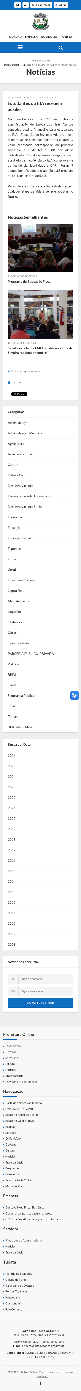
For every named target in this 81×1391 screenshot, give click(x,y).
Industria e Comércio (23, 580)
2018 (12, 839)
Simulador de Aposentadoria (23, 1240)
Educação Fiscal (19, 538)
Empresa (31, 36)
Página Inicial (11, 64)
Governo (11, 1052)
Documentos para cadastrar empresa (28, 1213)
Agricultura (16, 444)
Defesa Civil (16, 475)
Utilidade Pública (20, 727)
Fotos (12, 559)
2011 (12, 913)
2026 (12, 755)
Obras (12, 632)
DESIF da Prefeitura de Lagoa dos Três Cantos (34, 1219)
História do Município (18, 1273)
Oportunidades (18, 643)
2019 (12, 829)
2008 (12, 944)
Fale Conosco (13, 1174)
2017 (12, 850)
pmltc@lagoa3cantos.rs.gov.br (44, 1346)
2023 (12, 787)
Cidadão (15, 36)
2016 (12, 860)
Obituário (15, 622)
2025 (12, 766)
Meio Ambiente (19, 601)
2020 (12, 818)
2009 (12, 934)
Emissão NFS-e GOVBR (20, 1109)
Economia (15, 517)
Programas (12, 1168)
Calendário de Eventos (19, 1285)
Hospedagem (13, 1297)
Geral (12, 569)
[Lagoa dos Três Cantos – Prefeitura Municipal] (40, 21)
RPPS (12, 674)
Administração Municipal (25, 433)
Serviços (10, 1132)
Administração (18, 423)
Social (12, 706)
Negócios (15, 611)
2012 (12, 902)
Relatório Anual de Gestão (22, 1114)
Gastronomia (13, 1303)
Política (13, 664)
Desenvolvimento (20, 486)
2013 (12, 892)
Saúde (12, 685)
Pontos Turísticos (16, 1291)
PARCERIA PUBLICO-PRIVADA (31, 653)
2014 (12, 881)
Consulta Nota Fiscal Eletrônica (24, 1207)
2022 (12, 797)
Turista (66, 36)
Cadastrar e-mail (40, 1003)
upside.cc (42, 1376)
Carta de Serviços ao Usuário (23, 1103)
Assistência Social (20, 454)
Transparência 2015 (18, 1180)
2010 (12, 923)
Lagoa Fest (16, 590)
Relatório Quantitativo (19, 1120)
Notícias (10, 1069)
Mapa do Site (13, 1186)
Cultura (13, 465)
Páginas (10, 1126)
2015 (12, 871)
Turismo (13, 716)
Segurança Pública (21, 695)
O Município (13, 1046)
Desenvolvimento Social (25, 507)
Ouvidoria (49, 36)
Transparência (14, 1075)
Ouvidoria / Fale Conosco (21, 1081)
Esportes (14, 548)
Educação (27, 64)
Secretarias (12, 1058)
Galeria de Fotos (15, 1279)
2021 (12, 808)
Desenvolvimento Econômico (29, 496)
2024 (12, 776)
